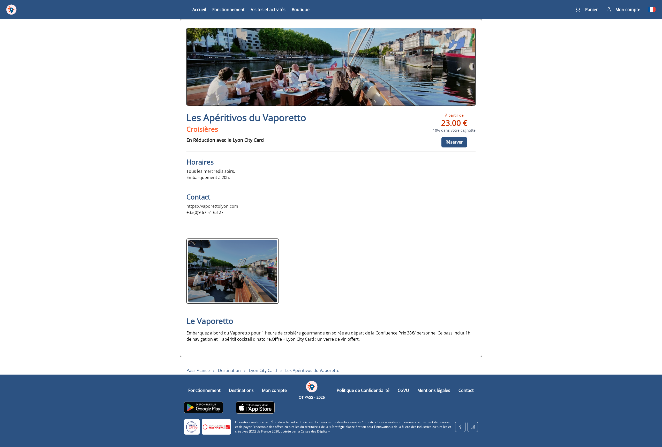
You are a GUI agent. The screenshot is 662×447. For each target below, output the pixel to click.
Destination (229, 370)
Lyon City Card (263, 370)
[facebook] (460, 427)
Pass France (198, 370)
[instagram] (473, 427)
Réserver (454, 142)
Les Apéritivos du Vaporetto (312, 370)
